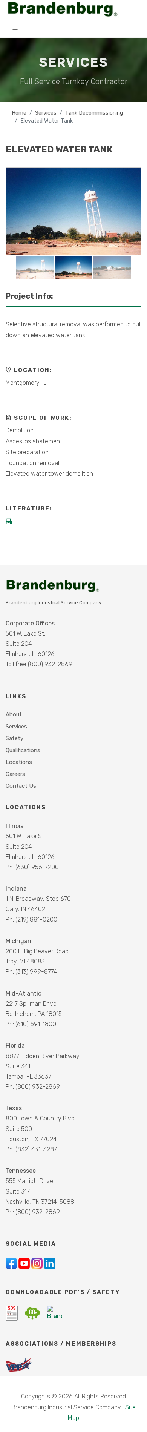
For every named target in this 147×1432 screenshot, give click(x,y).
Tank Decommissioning (94, 113)
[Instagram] (37, 1262)
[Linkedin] (49, 1262)
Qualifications (23, 750)
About (14, 714)
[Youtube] (24, 1262)
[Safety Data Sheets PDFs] (12, 1312)
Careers (15, 774)
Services (46, 113)
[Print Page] (9, 521)
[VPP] (19, 1364)
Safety (14, 738)
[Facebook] (12, 1262)
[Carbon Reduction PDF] (33, 1312)
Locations (19, 762)
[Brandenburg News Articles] (54, 1312)
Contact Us (21, 785)
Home (19, 113)
